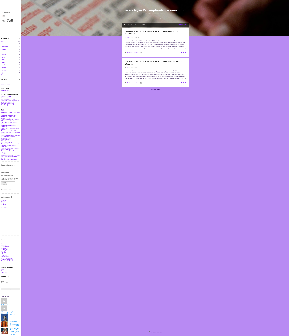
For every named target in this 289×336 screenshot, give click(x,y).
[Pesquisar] (188, 4)
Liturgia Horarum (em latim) (8, 99)
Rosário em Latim (5, 304)
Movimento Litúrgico (6, 142)
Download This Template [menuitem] (7, 261)
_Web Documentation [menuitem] (6, 258)
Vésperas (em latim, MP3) (8, 103)
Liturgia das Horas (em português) (10, 100)
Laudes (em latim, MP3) (7, 102)
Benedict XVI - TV (6, 118)
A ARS (135, 19)
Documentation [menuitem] (5, 256)
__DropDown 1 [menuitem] (5, 248)
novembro (5, 46)
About (2, 271)
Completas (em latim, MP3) (8, 105)
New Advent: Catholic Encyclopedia (10, 144)
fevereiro (4, 70)
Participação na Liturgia (161, 19)
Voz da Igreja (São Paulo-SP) (9, 159)
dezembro (5, 44)
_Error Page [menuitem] (4, 255)
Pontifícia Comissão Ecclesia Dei (10, 148)
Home (2, 269)
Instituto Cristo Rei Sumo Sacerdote (10, 135)
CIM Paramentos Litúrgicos (8, 121)
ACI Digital (4, 111)
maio (3, 62)
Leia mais (183, 52)
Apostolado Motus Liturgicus (8, 115)
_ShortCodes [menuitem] (4, 252)
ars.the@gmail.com (6, 90)
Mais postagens (155, 89)
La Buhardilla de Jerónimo (8, 136)
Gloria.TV (3, 134)
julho (3, 57)
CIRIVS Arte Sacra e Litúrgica (8, 122)
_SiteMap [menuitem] (3, 254)
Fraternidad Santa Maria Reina (9, 131)
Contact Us (4, 272)
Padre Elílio (4, 146)
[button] (185, 31)
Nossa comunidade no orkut (8, 145)
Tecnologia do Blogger (156, 332)
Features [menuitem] (3, 245)
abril (3, 65)
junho (3, 59)
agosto (4, 54)
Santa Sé (3, 154)
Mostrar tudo (182, 24)
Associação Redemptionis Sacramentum (155, 10)
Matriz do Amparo (177, 19)
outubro (4, 49)
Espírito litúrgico (145, 19)
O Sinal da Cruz (14, 314)
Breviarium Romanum (6, 98)
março (4, 67)
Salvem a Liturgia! (6, 149)
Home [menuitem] (2, 244)
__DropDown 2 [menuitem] (5, 249)
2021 (2, 41)
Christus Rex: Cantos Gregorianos (10, 119)
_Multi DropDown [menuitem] (5, 246)
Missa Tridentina (5, 141)
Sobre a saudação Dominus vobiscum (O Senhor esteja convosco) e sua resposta (15, 331)
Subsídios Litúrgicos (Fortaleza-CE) (10, 155)
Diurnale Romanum (6, 96)
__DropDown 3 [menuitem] (5, 251)
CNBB (2, 124)
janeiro (4, 73)
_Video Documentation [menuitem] (7, 259)
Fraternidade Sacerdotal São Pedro (10, 132)
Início (128, 19)
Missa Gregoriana (5, 139)
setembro (5, 52)
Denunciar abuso (5, 84)
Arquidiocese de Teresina (8, 116)
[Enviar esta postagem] (141, 53)
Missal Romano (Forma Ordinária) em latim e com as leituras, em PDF (14, 324)
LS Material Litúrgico (6, 138)
